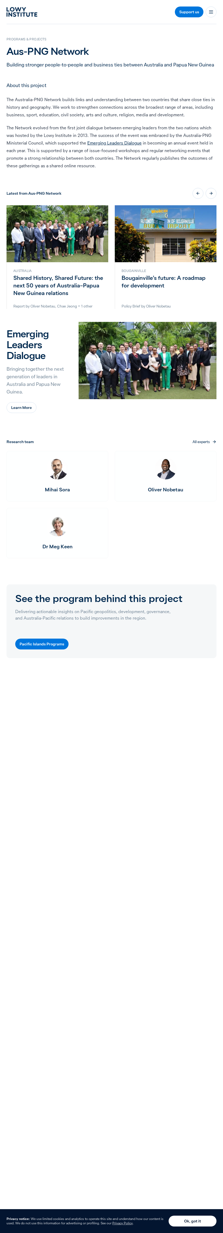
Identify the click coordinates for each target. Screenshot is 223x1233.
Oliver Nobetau (42, 306)
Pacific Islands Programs (42, 644)
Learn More (21, 407)
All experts (204, 441)
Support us (189, 11)
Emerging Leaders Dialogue (114, 143)
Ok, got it (192, 1221)
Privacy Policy (122, 1223)
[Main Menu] (211, 12)
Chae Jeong (67, 306)
